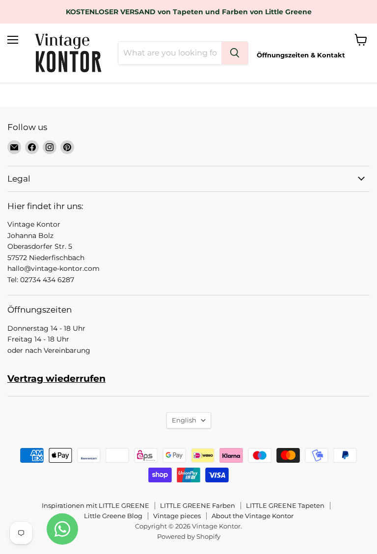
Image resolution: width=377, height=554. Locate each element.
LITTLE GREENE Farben (197, 505)
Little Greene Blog (113, 516)
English (184, 420)
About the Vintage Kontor (253, 516)
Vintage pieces (177, 516)
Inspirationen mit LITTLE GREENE (95, 505)
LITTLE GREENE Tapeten (285, 505)
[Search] (234, 53)
